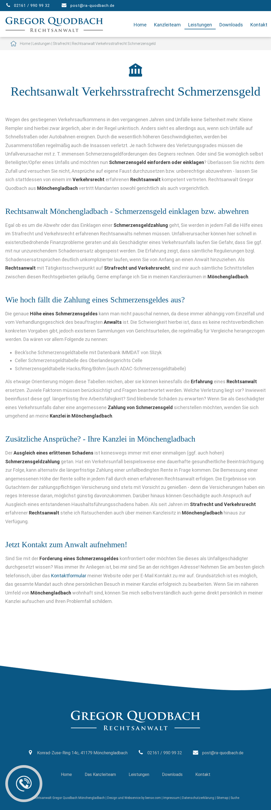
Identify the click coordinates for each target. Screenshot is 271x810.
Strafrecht (61, 43)
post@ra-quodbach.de (92, 5)
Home (140, 24)
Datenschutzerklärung (198, 798)
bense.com (153, 798)
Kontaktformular (68, 575)
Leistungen (200, 24)
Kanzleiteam (167, 24)
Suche (235, 798)
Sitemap (222, 798)
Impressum (171, 798)
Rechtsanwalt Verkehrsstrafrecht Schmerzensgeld (114, 43)
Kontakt (258, 24)
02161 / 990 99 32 (32, 5)
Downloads (231, 24)
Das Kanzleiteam (100, 774)
